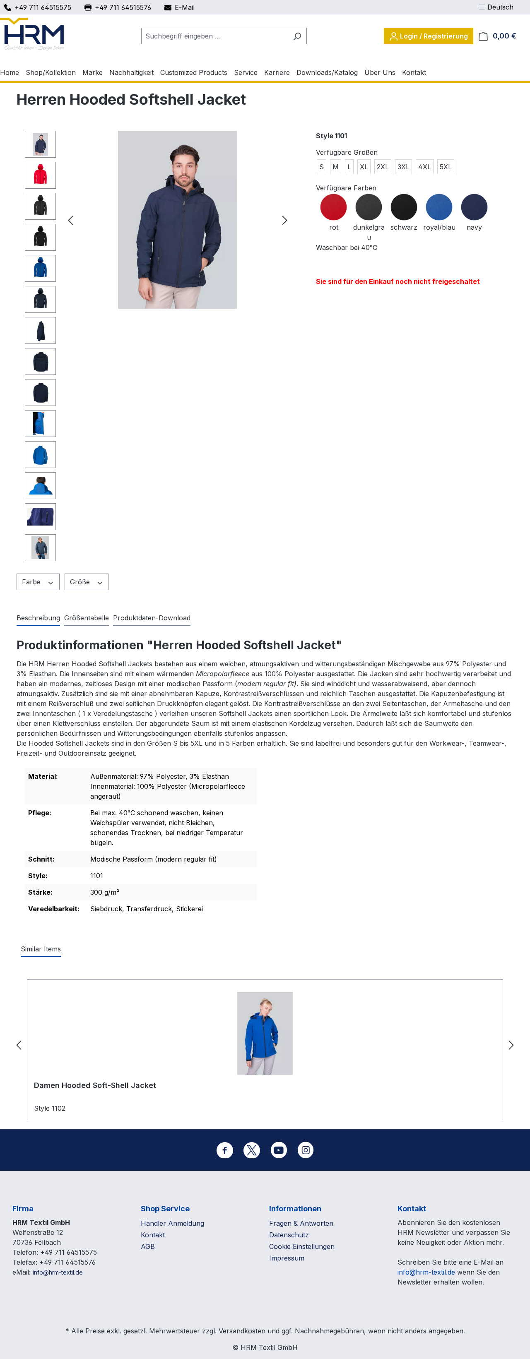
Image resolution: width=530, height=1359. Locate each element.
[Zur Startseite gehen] (32, 34)
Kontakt (153, 1235)
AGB (148, 1246)
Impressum (286, 1258)
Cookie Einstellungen (302, 1246)
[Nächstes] (285, 219)
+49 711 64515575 (42, 7)
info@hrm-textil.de (58, 1272)
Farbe (32, 582)
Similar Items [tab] (41, 949)
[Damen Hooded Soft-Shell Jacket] (265, 1033)
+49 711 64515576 (123, 7)
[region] (158, 348)
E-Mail (185, 7)
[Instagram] (305, 1150)
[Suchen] (297, 36)
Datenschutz (289, 1235)
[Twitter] (251, 1150)
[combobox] (214, 36)
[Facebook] (225, 1150)
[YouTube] (278, 1150)
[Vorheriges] (70, 219)
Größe (81, 582)
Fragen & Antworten (301, 1223)
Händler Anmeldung (172, 1223)
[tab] (38, 618)
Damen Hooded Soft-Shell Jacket (95, 1085)
